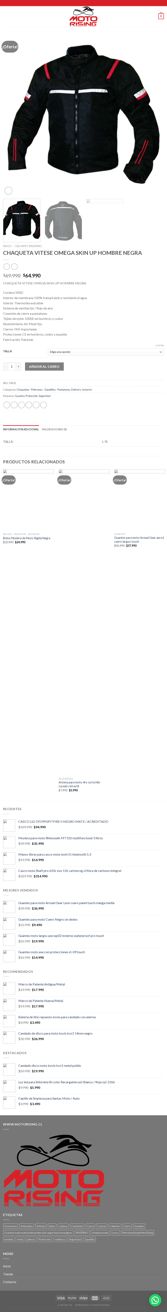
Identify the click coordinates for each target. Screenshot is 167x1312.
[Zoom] (8, 191)
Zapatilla (89, 1239)
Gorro (127, 1226)
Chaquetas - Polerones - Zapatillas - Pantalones (43, 389)
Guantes (20, 396)
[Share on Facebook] (14, 405)
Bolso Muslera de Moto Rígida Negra (26, 538)
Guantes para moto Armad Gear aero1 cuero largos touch (139, 539)
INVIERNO (82, 1232)
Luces (115, 1232)
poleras (30, 1239)
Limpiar (159, 345)
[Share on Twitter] (21, 405)
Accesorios (10, 1226)
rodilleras (59, 1239)
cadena (63, 1226)
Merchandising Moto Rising (137, 1232)
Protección (32, 396)
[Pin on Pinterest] (36, 405)
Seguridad (45, 396)
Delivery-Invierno (28, 246)
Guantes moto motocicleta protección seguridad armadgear (38, 1232)
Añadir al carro (44, 366)
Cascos (102, 1226)
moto (20, 1239)
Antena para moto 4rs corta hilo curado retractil (79, 784)
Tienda (8, 1274)
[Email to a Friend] (28, 405)
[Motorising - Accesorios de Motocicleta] (83, 16)
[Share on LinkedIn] (43, 405)
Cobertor (115, 1226)
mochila (8, 1239)
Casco (90, 1226)
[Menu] (5, 16)
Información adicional (21, 429)
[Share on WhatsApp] (6, 405)
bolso (52, 1226)
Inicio (7, 246)
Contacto (9, 1282)
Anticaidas (27, 1226)
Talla (7, 351)
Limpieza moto (100, 1232)
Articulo (40, 1226)
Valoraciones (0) (54, 429)
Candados (77, 1226)
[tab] (21, 429)
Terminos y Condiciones (92, 1304)
